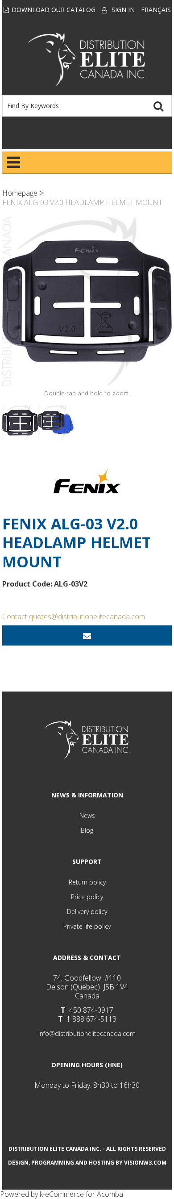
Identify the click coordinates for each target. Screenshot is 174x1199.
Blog (87, 830)
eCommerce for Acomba (84, 1194)
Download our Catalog (53, 9)
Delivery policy (87, 911)
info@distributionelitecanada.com (87, 1033)
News (87, 815)
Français (156, 9)
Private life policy (87, 926)
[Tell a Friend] (87, 635)
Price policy (87, 897)
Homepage (19, 193)
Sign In (123, 9)
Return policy (87, 882)
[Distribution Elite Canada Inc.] (87, 59)
